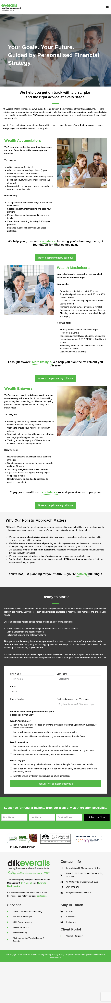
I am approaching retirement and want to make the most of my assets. (46, 746)
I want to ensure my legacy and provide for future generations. (42, 776)
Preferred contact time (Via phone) (73, 699)
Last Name (62, 674)
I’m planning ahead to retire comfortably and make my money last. (44, 755)
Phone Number (17, 699)
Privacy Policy (57, 954)
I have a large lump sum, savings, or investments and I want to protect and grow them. (53, 750)
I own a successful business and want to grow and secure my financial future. (49, 736)
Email (12, 686)
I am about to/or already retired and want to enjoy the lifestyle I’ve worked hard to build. (53, 764)
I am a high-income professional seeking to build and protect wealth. (45, 732)
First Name (15, 674)
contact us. (42, 896)
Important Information (76, 954)
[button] (107, 7)
